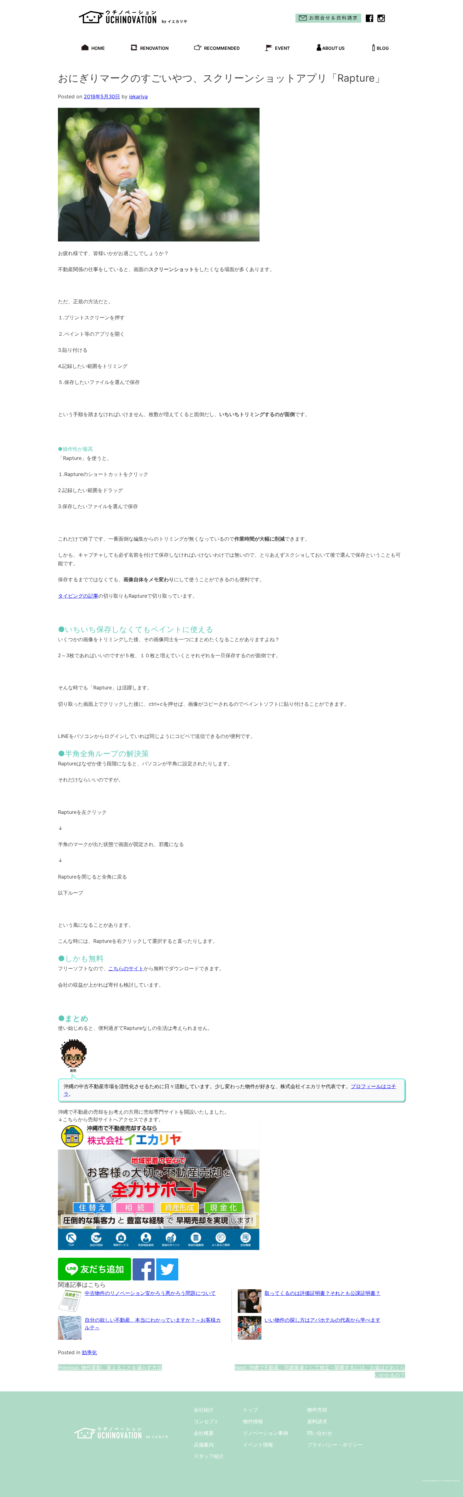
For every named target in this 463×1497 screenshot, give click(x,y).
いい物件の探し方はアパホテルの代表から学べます (322, 1320)
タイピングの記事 (78, 596)
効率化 (89, 1352)
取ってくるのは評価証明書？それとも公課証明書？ (322, 1293)
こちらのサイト (126, 968)
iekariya (138, 96)
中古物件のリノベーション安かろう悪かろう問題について (150, 1293)
